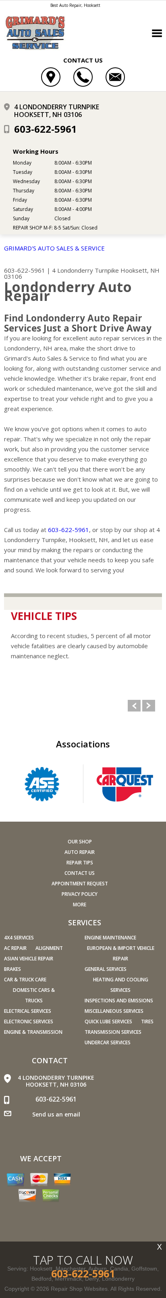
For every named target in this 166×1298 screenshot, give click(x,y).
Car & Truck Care (25, 979)
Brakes (12, 969)
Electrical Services (27, 1011)
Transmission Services (113, 1032)
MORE (79, 904)
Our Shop (80, 841)
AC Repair (15, 948)
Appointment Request (80, 883)
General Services (106, 969)
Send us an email (56, 1114)
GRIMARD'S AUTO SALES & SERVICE (54, 248)
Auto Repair (79, 852)
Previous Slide (134, 706)
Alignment (49, 948)
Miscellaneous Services (114, 1011)
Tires (147, 1021)
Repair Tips (79, 862)
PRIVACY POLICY (80, 894)
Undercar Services (108, 1042)
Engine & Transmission (33, 1032)
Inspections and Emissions (119, 1000)
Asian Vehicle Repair (28, 958)
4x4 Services (19, 937)
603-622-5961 (45, 129)
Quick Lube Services (108, 1021)
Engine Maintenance (110, 937)
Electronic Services (28, 1021)
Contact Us (79, 873)
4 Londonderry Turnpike (85, 270)
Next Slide (148, 706)
